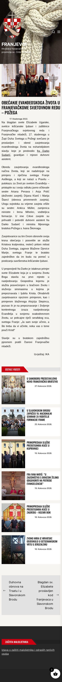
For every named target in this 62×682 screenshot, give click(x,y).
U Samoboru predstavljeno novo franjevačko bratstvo (42, 380)
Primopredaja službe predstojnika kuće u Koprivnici (38, 445)
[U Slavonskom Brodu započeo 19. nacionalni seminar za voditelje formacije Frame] (13, 421)
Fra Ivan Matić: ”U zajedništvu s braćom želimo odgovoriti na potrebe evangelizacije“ (43, 479)
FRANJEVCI (14, 44)
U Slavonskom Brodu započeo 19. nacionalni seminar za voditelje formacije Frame (39, 415)
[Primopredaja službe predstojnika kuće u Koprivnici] (13, 453)
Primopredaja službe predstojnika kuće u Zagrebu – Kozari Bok (39, 509)
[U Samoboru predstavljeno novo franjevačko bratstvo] (13, 389)
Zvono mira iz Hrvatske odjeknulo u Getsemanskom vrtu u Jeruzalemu (42, 541)
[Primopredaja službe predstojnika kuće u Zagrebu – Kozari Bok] (13, 517)
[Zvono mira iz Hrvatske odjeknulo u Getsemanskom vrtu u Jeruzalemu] (13, 549)
